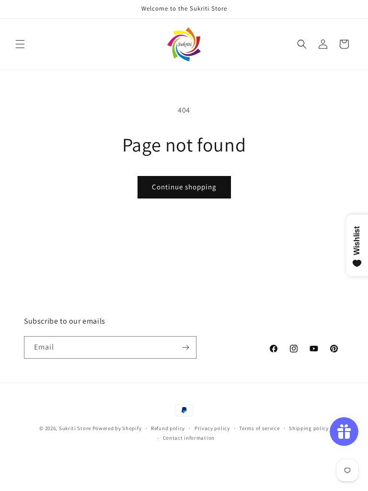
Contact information (189, 437)
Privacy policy (212, 428)
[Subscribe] (185, 347)
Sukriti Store (75, 428)
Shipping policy (309, 428)
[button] (20, 44)
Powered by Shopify (117, 428)
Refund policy (168, 428)
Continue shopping (184, 186)
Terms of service (259, 428)
